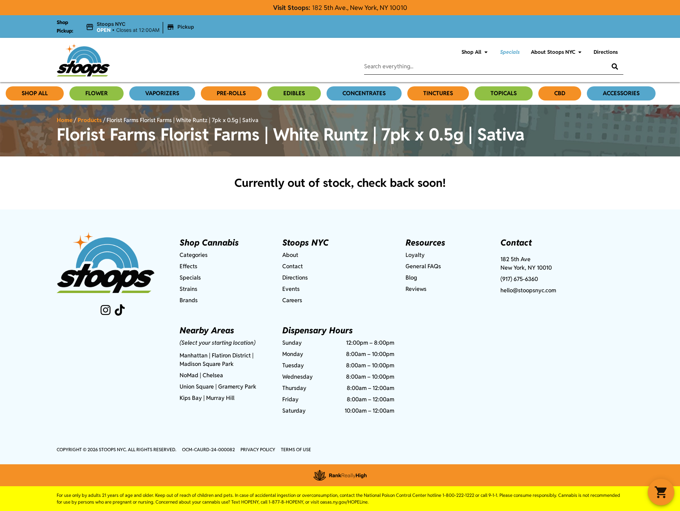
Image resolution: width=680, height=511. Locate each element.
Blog (411, 277)
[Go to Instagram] (105, 310)
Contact (292, 266)
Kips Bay (191, 398)
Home (65, 120)
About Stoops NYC (553, 51)
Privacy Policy (257, 450)
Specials (510, 51)
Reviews (416, 289)
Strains (188, 289)
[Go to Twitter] (119, 310)
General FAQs (423, 266)
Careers (292, 300)
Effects (188, 266)
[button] (141, 27)
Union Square (197, 386)
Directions (606, 51)
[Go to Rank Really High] (340, 475)
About (290, 255)
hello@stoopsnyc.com (528, 290)
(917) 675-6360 (519, 279)
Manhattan (194, 355)
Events (291, 289)
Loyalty (415, 255)
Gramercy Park (237, 386)
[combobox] (480, 66)
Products (90, 120)
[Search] (609, 66)
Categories (194, 255)
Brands (189, 300)
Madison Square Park (207, 364)
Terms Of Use (296, 450)
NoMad (189, 375)
